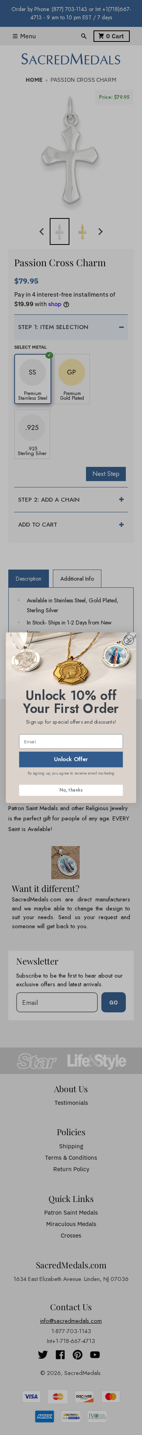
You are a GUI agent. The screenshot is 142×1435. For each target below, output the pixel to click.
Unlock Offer (71, 759)
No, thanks (71, 789)
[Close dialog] (129, 639)
